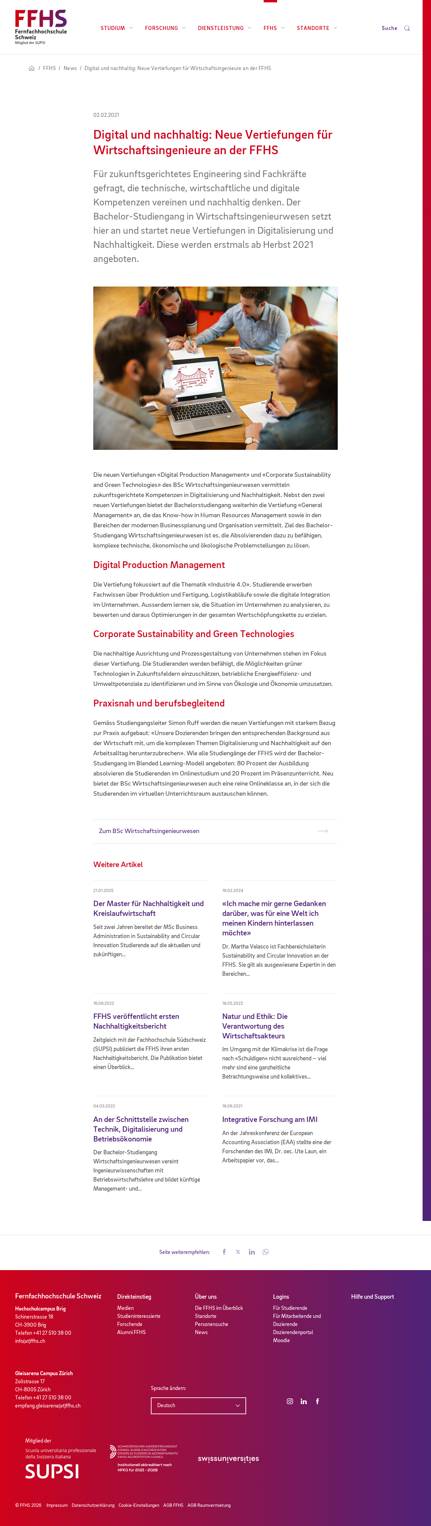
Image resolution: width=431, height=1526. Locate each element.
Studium (113, 28)
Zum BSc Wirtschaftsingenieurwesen (149, 831)
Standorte (313, 28)
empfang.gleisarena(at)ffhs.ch (47, 1406)
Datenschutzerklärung (93, 1505)
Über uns (206, 1297)
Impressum (57, 1505)
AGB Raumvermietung (209, 1505)
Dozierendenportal (293, 1332)
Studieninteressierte (139, 1316)
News (201, 1332)
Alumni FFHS (131, 1332)
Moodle (281, 1340)
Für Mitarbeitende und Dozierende (297, 1320)
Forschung (161, 28)
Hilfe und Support (372, 1297)
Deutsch (166, 1405)
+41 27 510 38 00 (52, 1333)
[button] (224, 1253)
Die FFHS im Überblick (219, 1308)
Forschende (129, 1324)
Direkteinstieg (134, 1297)
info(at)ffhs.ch (30, 1341)
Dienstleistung (221, 28)
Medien (125, 1308)
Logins (281, 1297)
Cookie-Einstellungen (139, 1505)
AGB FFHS (173, 1505)
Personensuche (211, 1324)
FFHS (270, 28)
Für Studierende (290, 1308)
